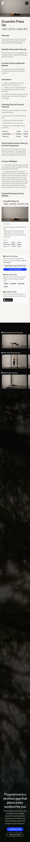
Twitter (6, 284)
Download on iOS (15, 829)
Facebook (21, 284)
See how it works (15, 835)
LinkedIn (13, 284)
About (9, 3)
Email (5, 286)
